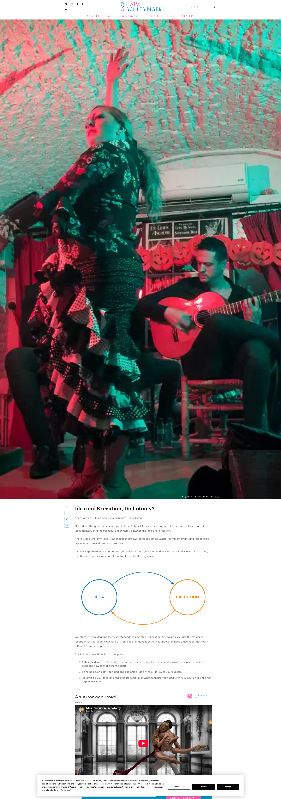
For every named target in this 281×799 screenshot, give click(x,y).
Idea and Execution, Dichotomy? (115, 508)
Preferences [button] (65, 790)
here (217, 496)
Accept (228, 787)
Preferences (179, 787)
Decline (204, 787)
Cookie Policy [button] (127, 787)
